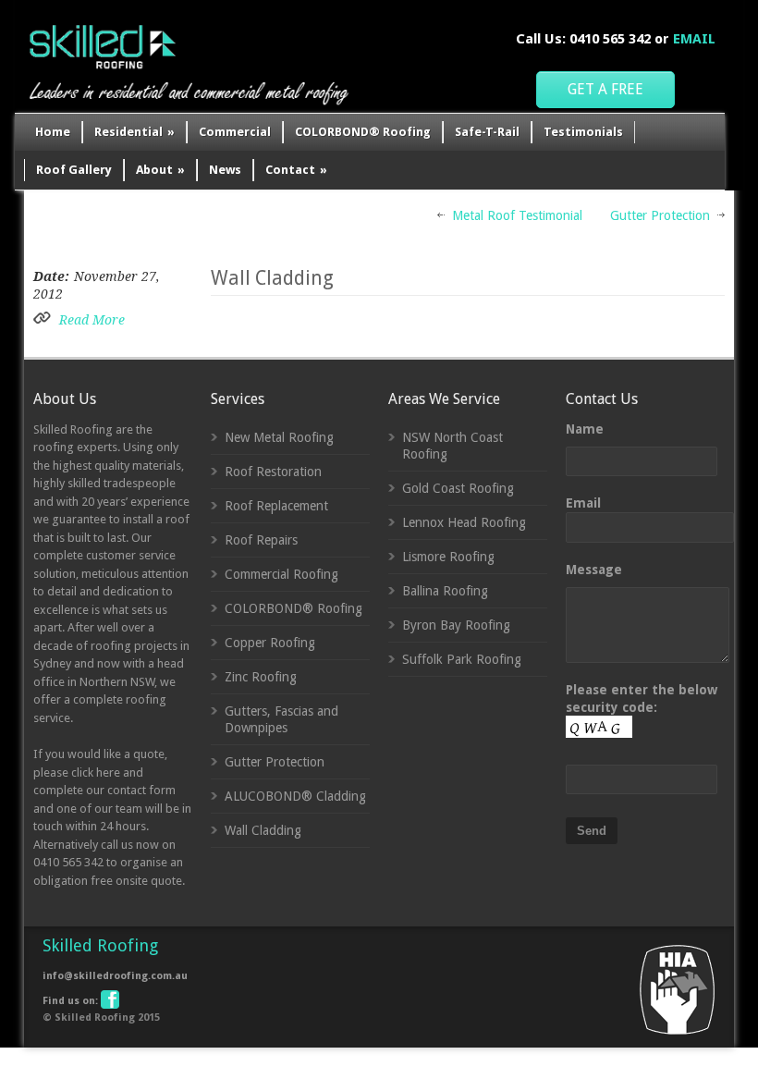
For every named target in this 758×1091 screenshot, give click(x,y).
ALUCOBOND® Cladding (295, 796)
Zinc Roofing (261, 676)
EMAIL (694, 39)
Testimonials (583, 132)
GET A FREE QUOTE (605, 94)
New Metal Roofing (279, 437)
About (160, 170)
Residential (134, 132)
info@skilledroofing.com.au (115, 976)
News (225, 170)
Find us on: (70, 1001)
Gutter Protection (660, 215)
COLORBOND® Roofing (363, 132)
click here (95, 772)
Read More (92, 320)
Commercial (235, 132)
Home (52, 132)
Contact (296, 170)
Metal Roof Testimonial (517, 215)
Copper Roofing (270, 642)
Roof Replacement (276, 505)
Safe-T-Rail (487, 132)
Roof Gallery (74, 170)
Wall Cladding (272, 277)
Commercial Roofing (281, 574)
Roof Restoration (273, 471)
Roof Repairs (261, 540)
